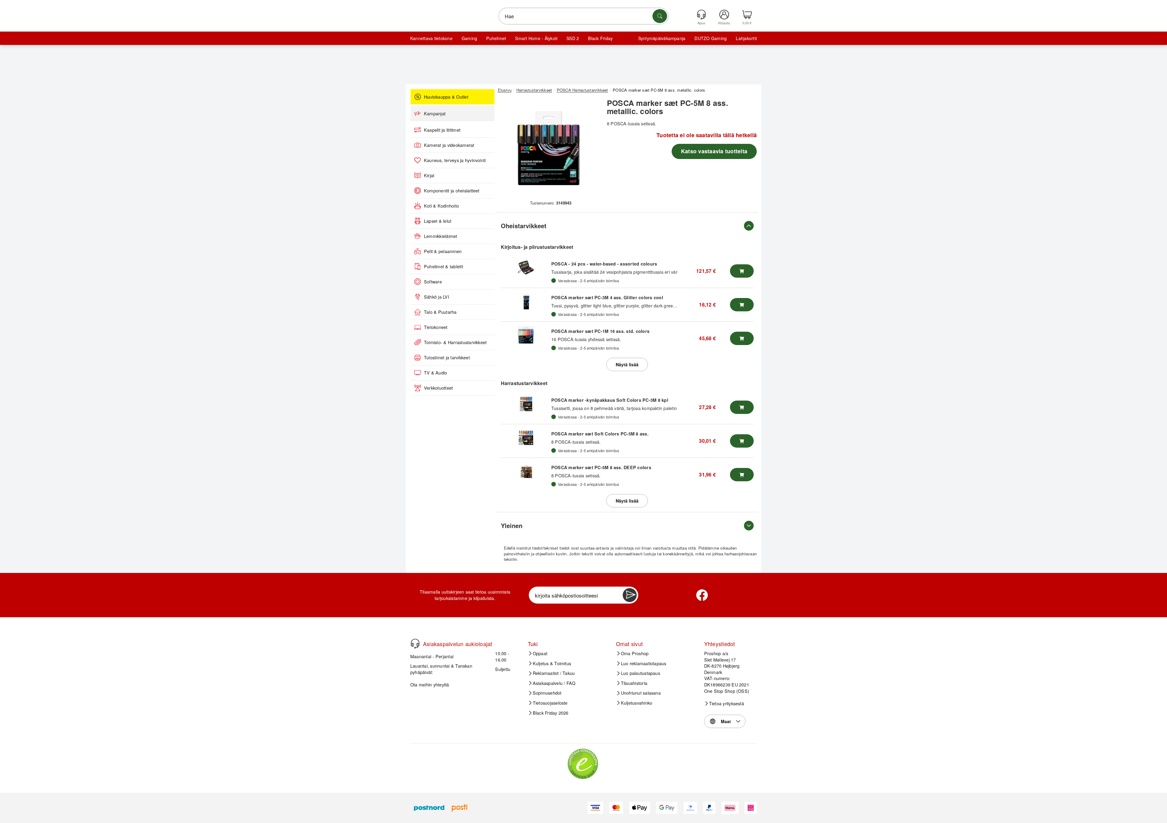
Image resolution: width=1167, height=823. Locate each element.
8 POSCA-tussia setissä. (576, 442)
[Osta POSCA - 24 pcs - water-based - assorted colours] (742, 271)
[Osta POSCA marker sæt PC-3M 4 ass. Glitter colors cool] (742, 304)
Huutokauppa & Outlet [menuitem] (446, 97)
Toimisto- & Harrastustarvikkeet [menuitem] (455, 342)
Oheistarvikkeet (523, 225)
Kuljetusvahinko (636, 703)
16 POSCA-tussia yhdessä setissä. (586, 339)
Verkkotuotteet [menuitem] (438, 388)
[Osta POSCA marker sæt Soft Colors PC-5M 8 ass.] (742, 441)
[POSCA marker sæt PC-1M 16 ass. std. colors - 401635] (526, 335)
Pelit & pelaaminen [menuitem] (443, 251)
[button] (548, 148)
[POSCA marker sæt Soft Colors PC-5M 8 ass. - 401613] (526, 438)
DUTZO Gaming (710, 38)
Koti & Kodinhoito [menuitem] (441, 206)
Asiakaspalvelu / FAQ (554, 683)
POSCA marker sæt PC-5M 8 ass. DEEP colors (601, 467)
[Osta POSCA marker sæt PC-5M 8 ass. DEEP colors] (742, 474)
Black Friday (600, 38)
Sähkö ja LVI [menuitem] (436, 297)
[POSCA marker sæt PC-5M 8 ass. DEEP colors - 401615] (526, 471)
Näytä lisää (627, 364)
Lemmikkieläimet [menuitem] (440, 236)
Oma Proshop (635, 653)
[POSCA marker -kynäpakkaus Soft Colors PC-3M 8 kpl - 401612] (526, 404)
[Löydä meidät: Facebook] (702, 595)
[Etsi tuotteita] (659, 16)
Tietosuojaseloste (550, 703)
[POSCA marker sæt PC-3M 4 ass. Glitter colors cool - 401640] (526, 302)
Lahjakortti (746, 38)
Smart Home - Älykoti (536, 38)
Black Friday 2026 (551, 713)
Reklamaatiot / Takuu (554, 673)
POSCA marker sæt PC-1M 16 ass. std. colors (600, 331)
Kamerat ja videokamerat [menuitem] (449, 145)
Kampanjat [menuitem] (435, 113)
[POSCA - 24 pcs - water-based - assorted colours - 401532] (526, 268)
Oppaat (540, 653)
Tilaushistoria (634, 683)
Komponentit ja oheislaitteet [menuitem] (452, 191)
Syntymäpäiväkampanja (662, 38)
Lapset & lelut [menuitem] (437, 221)
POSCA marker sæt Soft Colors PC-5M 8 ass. (600, 434)
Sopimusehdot (547, 693)
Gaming (469, 38)
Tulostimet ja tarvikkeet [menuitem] (447, 357)
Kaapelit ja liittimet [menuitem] (442, 130)
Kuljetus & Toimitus (552, 663)
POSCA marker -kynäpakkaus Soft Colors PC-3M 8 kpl (609, 400)
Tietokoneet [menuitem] (436, 327)
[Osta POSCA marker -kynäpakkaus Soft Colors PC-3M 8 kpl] (742, 407)
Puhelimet (496, 38)
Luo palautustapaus (640, 673)
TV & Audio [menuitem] (435, 373)
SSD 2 (572, 38)
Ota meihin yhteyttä (429, 684)
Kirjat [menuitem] (429, 175)
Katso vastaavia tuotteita (714, 151)
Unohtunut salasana (641, 693)
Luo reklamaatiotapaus (643, 663)
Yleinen (511, 525)
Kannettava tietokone (431, 38)
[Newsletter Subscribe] (630, 595)
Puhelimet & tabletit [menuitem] (443, 266)
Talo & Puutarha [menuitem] (440, 312)
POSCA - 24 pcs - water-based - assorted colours (604, 264)
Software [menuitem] (433, 282)
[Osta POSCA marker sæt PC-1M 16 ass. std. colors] (742, 338)
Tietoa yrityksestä (726, 703)
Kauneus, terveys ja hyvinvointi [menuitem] (455, 160)
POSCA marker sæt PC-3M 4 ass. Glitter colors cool (607, 297)
